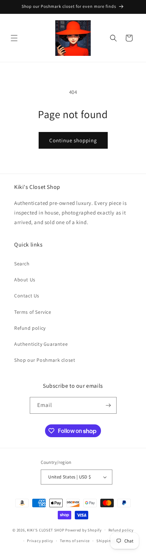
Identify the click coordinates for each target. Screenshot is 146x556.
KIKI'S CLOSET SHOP (45, 529)
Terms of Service (32, 312)
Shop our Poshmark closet (44, 360)
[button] (14, 38)
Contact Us (26, 295)
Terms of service (75, 540)
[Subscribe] (108, 405)
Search (22, 263)
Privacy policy (40, 540)
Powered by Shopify (83, 529)
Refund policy (30, 328)
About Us (24, 279)
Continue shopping (73, 140)
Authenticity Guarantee (41, 344)
